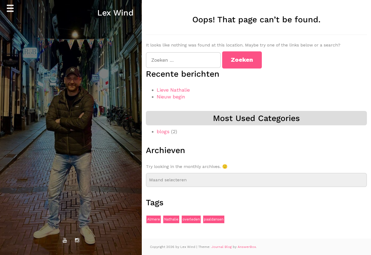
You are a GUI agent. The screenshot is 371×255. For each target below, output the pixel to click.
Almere (153, 219)
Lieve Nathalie (173, 90)
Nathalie (171, 219)
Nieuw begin (171, 96)
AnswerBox (247, 247)
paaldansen (214, 219)
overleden (191, 219)
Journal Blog (222, 247)
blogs (163, 131)
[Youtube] (65, 240)
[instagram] (77, 240)
